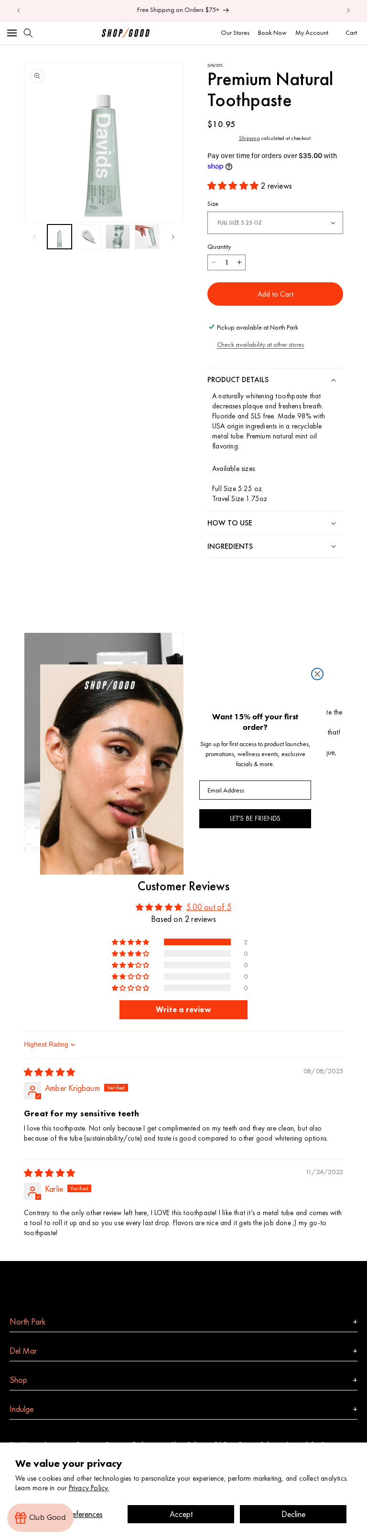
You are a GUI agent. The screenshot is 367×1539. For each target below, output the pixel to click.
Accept (181, 1513)
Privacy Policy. (89, 1488)
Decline (293, 1513)
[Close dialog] (317, 674)
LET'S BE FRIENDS (255, 818)
